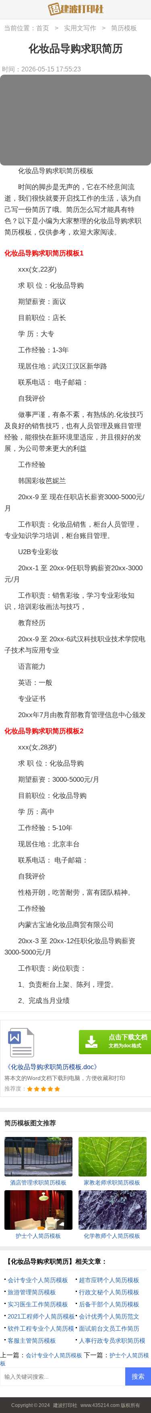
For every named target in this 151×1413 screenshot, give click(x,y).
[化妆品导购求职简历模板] (75, 9)
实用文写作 (80, 28)
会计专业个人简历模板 (38, 1280)
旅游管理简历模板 (32, 1292)
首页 (42, 28)
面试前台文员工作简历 (109, 1328)
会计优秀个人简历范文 (109, 1316)
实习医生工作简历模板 (38, 1304)
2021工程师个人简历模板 (41, 1316)
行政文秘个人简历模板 (109, 1292)
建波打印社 (65, 1405)
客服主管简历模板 (32, 1340)
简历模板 (124, 28)
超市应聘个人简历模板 (109, 1280)
